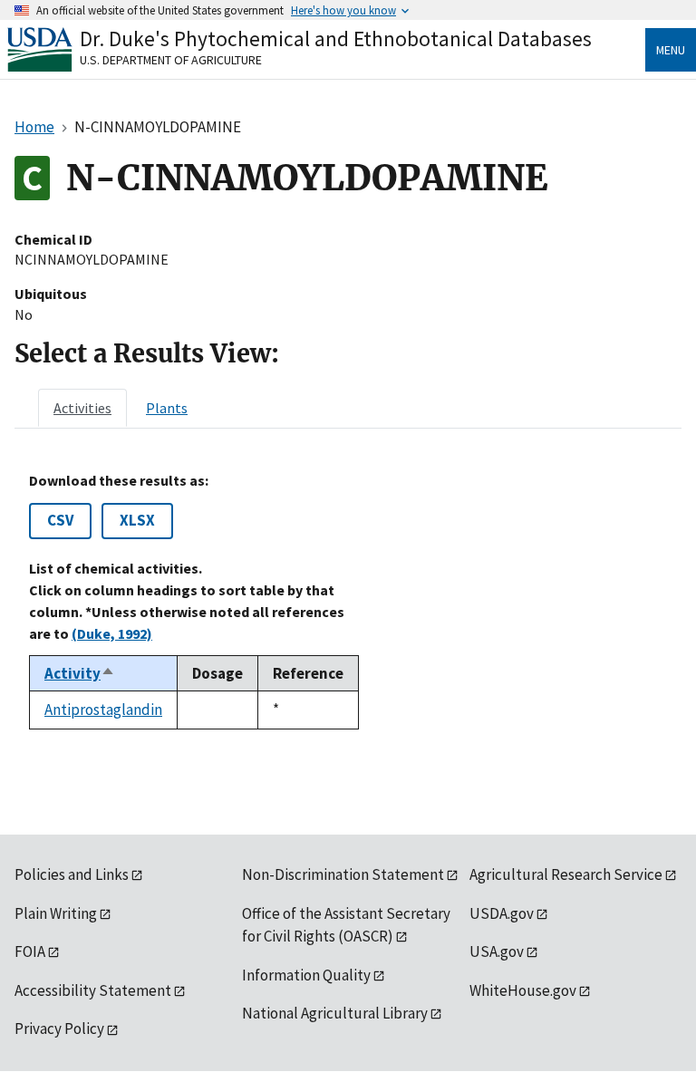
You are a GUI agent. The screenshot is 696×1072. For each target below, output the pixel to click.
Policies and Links (71, 874)
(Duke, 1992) (112, 633)
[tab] (82, 408)
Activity (79, 673)
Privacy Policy (59, 1028)
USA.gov (496, 951)
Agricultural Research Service (565, 874)
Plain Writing (55, 913)
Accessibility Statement (92, 990)
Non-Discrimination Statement (343, 874)
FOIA (29, 951)
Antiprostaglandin (103, 709)
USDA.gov (501, 913)
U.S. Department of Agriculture (171, 60)
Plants (167, 408)
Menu (670, 50)
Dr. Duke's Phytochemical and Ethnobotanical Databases (336, 38)
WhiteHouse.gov (522, 990)
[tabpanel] (348, 600)
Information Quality (306, 975)
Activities (82, 408)
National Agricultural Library (335, 1013)
